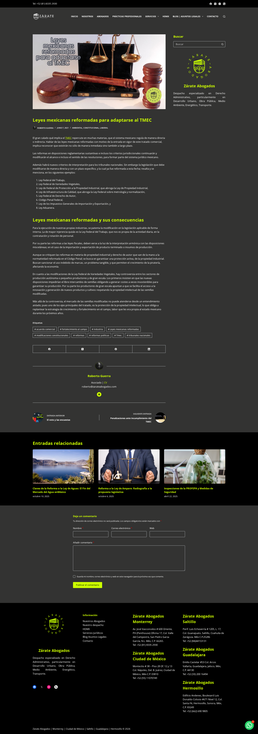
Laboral (104, 128)
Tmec (118, 335)
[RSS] (224, 4)
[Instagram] (220, 4)
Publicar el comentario (87, 584)
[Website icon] (99, 394)
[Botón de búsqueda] (222, 44)
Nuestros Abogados (94, 621)
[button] (249, 725)
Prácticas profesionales (127, 16)
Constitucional (91, 128)
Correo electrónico (121, 528)
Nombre (78, 528)
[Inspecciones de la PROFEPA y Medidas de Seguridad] (194, 466)
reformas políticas (99, 335)
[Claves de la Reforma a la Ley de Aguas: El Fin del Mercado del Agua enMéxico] (63, 466)
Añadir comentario (83, 542)
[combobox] (196, 44)
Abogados (103, 16)
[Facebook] (211, 4)
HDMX (166, 16)
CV (105, 382)
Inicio (74, 16)
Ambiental (77, 128)
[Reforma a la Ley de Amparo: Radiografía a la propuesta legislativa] (129, 466)
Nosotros (87, 16)
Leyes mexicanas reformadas (123, 329)
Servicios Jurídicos (93, 633)
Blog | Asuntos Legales (186, 16)
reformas (78, 335)
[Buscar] (224, 16)
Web (152, 528)
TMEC (68, 138)
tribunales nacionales (138, 335)
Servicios (150, 16)
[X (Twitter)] (215, 4)
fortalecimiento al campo (73, 329)
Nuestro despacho (93, 625)
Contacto (212, 16)
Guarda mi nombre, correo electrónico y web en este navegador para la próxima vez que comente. (120, 576)
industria (97, 329)
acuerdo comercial (44, 329)
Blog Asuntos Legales (94, 636)
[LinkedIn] (149, 349)
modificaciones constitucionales (51, 335)
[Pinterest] (115, 349)
